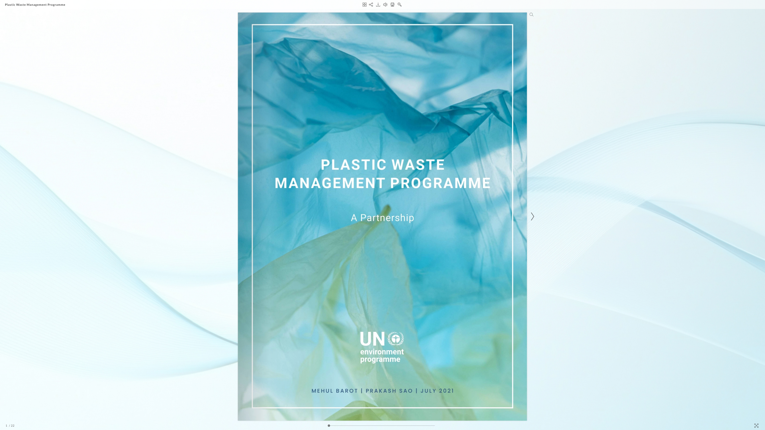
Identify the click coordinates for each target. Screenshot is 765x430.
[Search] (532, 15)
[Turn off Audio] (385, 4)
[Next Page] (532, 216)
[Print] (392, 4)
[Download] (378, 4)
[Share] (371, 4)
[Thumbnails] (364, 4)
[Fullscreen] (756, 425)
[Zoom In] (399, 4)
